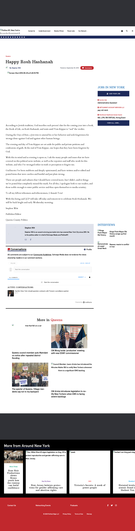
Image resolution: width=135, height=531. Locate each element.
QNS (89, 481)
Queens (8, 56)
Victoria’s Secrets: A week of (89, 486)
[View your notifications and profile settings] (122, 31)
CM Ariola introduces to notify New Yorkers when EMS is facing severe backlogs (68, 394)
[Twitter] (112, 505)
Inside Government (44, 31)
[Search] (127, 31)
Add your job (114, 93)
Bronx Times (14, 466)
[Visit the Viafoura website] (87, 302)
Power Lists (71, 31)
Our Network (82, 31)
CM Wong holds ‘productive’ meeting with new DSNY (67, 352)
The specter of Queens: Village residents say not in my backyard (28, 390)
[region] (50, 282)
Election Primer (59, 31)
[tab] (13, 277)
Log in (82, 263)
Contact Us (31, 31)
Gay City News (46, 481)
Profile (89, 249)
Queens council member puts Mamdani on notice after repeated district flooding (30, 355)
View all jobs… (113, 123)
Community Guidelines (42, 255)
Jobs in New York (111, 87)
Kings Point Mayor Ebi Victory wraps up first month (118, 233)
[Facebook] (108, 505)
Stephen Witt (16, 68)
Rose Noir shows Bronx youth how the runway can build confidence (13, 479)
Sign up (87, 263)
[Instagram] (116, 505)
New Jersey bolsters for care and (46, 487)
